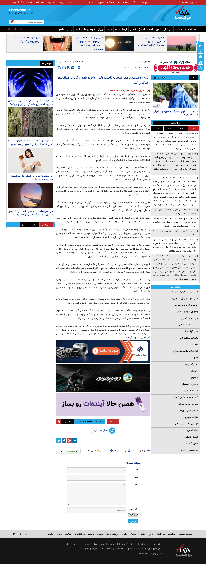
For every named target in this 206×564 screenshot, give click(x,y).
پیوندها (60, 2)
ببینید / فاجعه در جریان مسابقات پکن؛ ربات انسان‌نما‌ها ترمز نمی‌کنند (174, 211)
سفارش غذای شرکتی (188, 404)
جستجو (75, 544)
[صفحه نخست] (200, 45)
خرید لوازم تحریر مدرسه (186, 305)
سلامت (78, 29)
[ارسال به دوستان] (64, 67)
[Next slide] (155, 77)
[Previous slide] (163, 77)
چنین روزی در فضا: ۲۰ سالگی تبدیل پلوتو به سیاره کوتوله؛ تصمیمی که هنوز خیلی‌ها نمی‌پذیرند (89, 43)
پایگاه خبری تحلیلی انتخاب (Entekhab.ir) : (130, 90)
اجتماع (142, 29)
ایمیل (136, 477)
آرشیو (67, 544)
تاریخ (158, 29)
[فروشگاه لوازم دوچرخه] (103, 378)
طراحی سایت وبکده (188, 410)
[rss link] (26, 534)
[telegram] (15, 29)
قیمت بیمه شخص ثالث (186, 397)
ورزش (100, 29)
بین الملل (168, 29)
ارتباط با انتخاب (72, 2)
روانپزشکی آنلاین (189, 450)
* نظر (136, 484)
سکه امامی (192, 430)
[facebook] (64, 440)
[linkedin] (74, 440)
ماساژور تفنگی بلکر (189, 338)
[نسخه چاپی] (59, 67)
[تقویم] (200, 62)
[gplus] (69, 440)
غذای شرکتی (192, 358)
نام (137, 469)
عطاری (195, 345)
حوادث (109, 29)
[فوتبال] (200, 56)
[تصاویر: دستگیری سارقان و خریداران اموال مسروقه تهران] (175, 95)
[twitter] (8, 29)
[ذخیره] (68, 67)
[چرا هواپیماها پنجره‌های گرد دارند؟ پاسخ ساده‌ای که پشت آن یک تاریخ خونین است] (30, 195)
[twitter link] (13, 534)
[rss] (21, 29)
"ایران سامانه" (144, 553)
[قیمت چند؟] (200, 51)
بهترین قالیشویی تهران (186, 424)
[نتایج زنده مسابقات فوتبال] (200, 67)
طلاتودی (194, 377)
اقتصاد (150, 29)
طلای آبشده (192, 443)
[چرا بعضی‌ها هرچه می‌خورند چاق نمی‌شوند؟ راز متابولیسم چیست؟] (30, 160)
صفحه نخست (191, 29)
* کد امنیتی (133, 509)
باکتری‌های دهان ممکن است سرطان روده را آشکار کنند (27, 39)
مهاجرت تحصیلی (189, 384)
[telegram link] (20, 534)
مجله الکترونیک (26, 2)
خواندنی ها (89, 29)
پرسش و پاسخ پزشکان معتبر (184, 292)
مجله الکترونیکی (99, 544)
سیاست (178, 29)
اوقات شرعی (39, 2)
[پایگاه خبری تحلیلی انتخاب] (185, 14)
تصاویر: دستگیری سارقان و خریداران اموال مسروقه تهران (176, 113)
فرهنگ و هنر (121, 29)
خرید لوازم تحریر (190, 318)
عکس (61, 29)
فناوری (133, 29)
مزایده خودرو (191, 417)
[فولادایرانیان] (103, 351)
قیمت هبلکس (191, 391)
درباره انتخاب (157, 544)
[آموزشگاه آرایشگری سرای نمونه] (103, 404)
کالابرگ (194, 371)
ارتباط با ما (144, 544)
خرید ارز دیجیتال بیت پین (185, 298)
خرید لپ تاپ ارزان (188, 325)
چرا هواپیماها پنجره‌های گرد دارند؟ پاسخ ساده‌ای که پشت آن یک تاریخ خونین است (30, 213)
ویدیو (69, 29)
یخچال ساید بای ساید (187, 312)
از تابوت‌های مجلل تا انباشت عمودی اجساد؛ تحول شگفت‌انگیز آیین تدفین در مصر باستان (30, 142)
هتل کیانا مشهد (190, 331)
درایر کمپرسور (191, 364)
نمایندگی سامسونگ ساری (185, 351)
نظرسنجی (13, 2)
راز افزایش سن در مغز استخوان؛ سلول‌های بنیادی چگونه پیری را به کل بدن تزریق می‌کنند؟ (30, 102)
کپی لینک (113, 421)
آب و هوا (50, 2)
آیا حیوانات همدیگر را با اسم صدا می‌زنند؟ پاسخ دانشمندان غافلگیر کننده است (151, 41)
